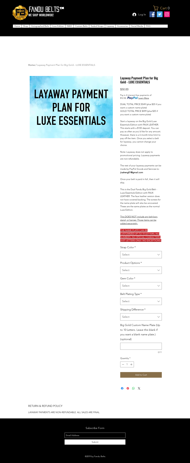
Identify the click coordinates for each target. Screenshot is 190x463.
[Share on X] (139, 388)
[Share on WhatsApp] (133, 388)
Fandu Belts (44, 9)
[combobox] (141, 254)
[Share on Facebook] (122, 388)
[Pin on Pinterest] (128, 388)
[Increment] (132, 364)
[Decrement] (123, 364)
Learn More (143, 98)
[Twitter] (160, 14)
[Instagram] (167, 14)
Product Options (131, 263)
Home (31, 65)
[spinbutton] (127, 364)
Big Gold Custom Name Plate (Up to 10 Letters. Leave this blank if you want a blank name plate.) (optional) (140, 332)
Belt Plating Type (131, 294)
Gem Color (127, 278)
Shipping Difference (132, 309)
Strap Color (128, 247)
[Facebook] (152, 14)
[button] (162, 8)
